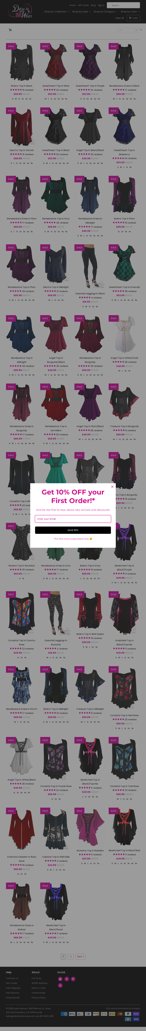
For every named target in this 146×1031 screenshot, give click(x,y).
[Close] (112, 486)
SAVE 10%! (73, 530)
